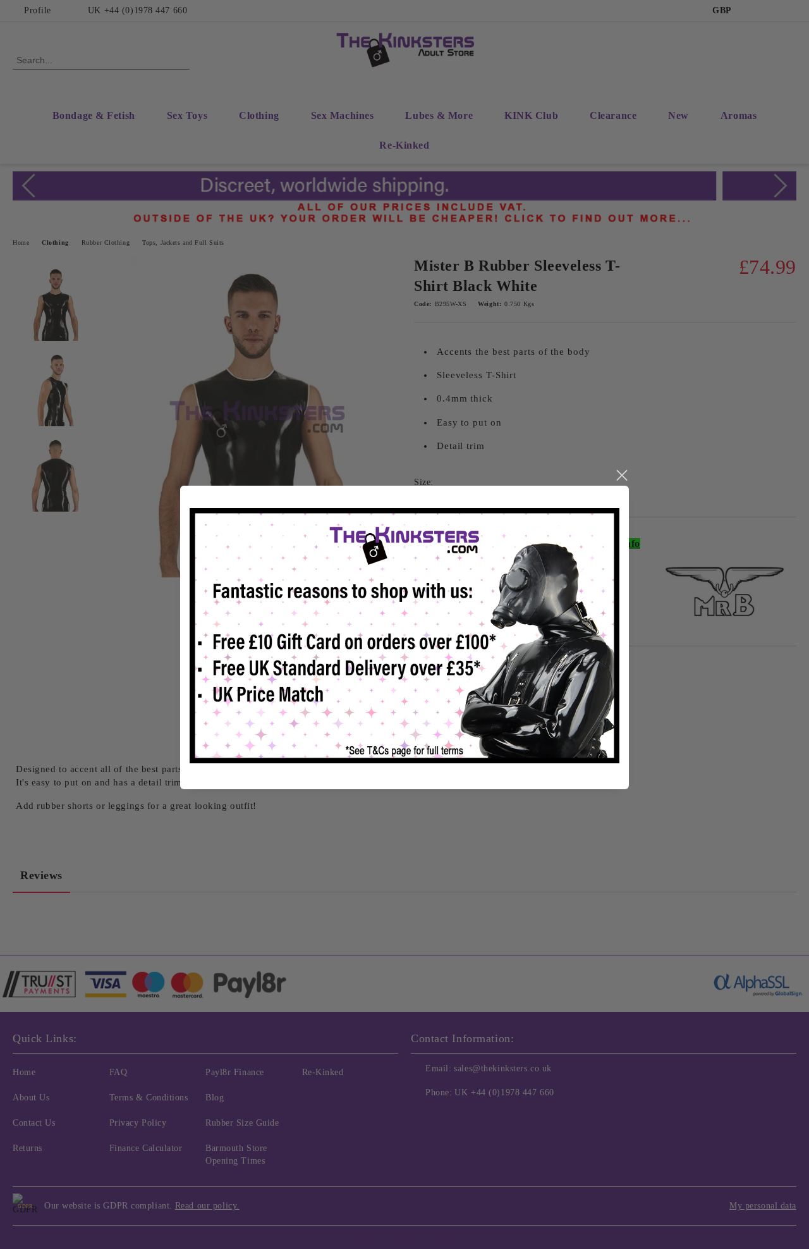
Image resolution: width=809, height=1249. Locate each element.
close (621, 475)
